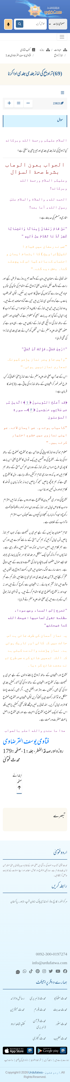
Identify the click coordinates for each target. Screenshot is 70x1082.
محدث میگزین (17, 1010)
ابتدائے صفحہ (19, 779)
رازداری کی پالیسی (22, 1060)
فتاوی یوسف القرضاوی (26, 742)
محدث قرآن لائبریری (39, 1024)
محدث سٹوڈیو (60, 999)
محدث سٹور (61, 1024)
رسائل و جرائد (18, 999)
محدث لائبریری (38, 999)
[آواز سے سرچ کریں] (8, 24)
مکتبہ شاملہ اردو (18, 1024)
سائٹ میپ (8, 1060)
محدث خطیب (60, 1039)
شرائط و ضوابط (36, 1060)
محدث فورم (40, 1010)
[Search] (19, 24)
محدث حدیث (60, 1010)
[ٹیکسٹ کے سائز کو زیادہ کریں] (9, 104)
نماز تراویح (58, 55)
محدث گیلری (39, 1039)
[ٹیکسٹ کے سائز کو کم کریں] (28, 104)
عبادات (57, 50)
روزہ (42, 50)
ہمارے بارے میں (62, 1060)
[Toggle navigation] (62, 36)
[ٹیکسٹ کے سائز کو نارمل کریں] (18, 104)
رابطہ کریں (48, 1060)
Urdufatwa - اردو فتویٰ (44, 1072)
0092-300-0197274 (51, 955)
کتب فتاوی (25, 50)
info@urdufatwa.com (49, 963)
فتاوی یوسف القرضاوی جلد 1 (18, 55)
